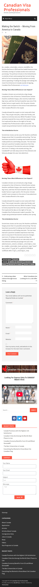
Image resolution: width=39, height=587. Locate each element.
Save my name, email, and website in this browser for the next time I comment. (19, 348)
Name (8, 328)
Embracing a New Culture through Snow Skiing (9, 278)
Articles (15, 259)
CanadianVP (19, 262)
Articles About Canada (9, 531)
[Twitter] (19, 418)
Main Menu (8, 18)
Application (5, 525)
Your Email (6, 470)
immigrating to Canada (15, 264)
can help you (24, 85)
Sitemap (4, 512)
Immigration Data (8, 534)
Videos (4, 542)
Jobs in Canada (7, 537)
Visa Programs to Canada (10, 545)
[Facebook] (14, 418)
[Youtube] (24, 418)
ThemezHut (5, 584)
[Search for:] (19, 410)
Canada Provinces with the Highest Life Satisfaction (18, 555)
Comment (9, 303)
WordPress (17, 583)
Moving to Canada (29, 264)
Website (8, 339)
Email (8, 333)
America (12, 262)
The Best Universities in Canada (14, 446)
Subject (5, 477)
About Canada (6, 522)
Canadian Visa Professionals (17, 7)
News (3, 540)
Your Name (6, 463)
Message (6, 484)
